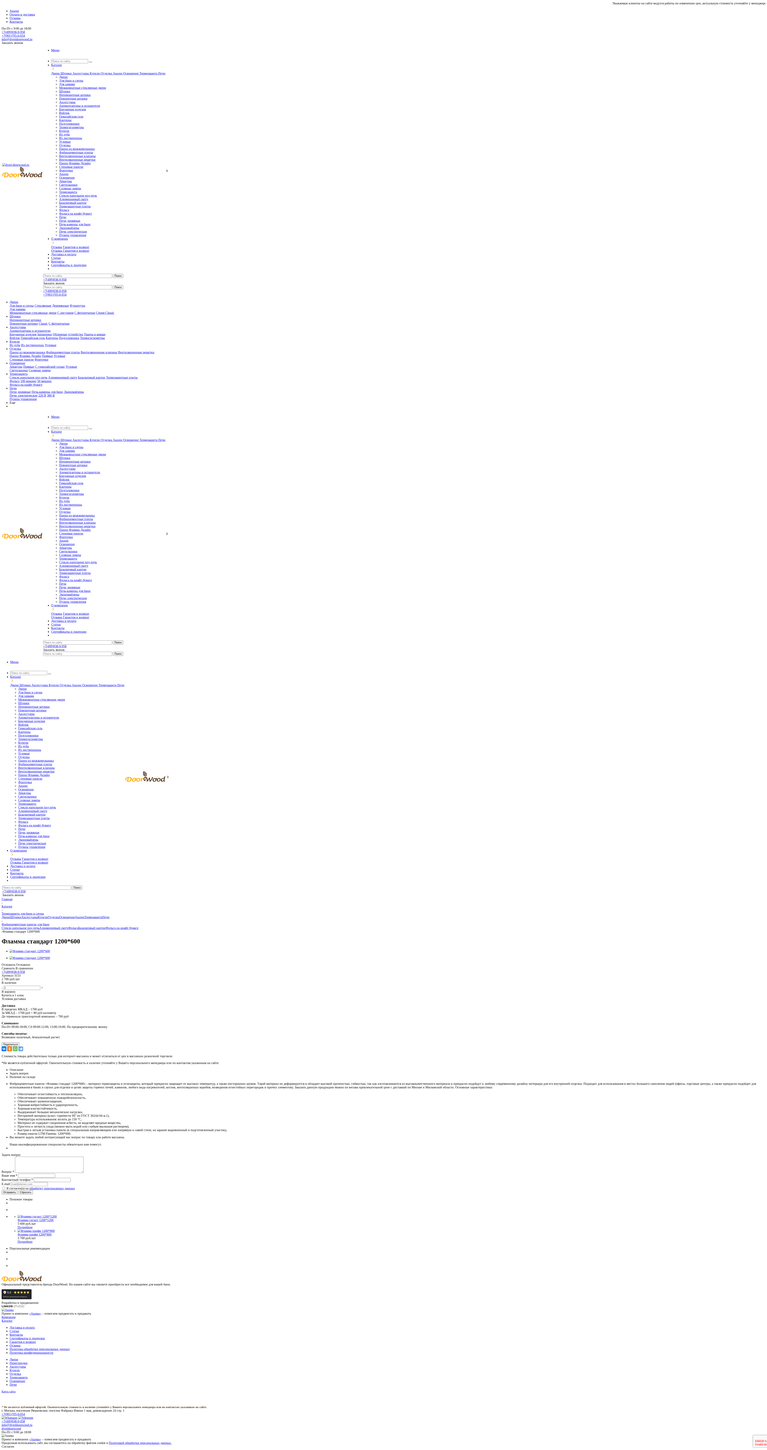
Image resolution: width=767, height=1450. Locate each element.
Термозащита (148, 73)
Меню (55, 50)
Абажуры (65, 181)
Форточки (66, 170)
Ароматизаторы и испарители (79, 105)
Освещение (131, 73)
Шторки (67, 73)
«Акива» (35, 1313)
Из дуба (64, 134)
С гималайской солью (50, 366)
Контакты (16, 1334)
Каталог (7, 1320)
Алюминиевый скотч (73, 199)
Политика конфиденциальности (31, 1352)
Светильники (68, 184)
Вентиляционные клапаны (77, 156)
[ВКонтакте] (4, 1048)
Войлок (64, 113)
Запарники (44, 334)
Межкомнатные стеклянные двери (82, 87)
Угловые (65, 141)
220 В (42, 395)
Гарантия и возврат (76, 247)
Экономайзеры (69, 228)
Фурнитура (77, 305)
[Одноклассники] (9, 1048)
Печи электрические (73, 231)
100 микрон (28, 381)
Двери (56, 73)
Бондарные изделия (72, 109)
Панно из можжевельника (77, 149)
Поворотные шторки (73, 98)
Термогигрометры (71, 127)
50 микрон (44, 381)
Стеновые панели (71, 167)
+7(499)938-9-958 (13, 32)
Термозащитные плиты (75, 206)
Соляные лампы (70, 188)
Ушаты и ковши (94, 334)
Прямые (47, 356)
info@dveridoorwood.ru (17, 39)
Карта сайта (9, 1391)
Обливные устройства (68, 334)
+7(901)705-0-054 (13, 35)
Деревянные (60, 305)
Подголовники (69, 123)
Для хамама (67, 84)
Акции (118, 73)
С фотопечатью (84, 312)
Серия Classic (105, 312)
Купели (95, 73)
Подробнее (25, 1227)
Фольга (64, 210)
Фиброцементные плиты (76, 152)
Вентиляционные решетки (77, 159)
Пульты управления (72, 235)
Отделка (107, 73)
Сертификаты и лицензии (27, 1338)
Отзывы (56, 247)
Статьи (14, 1331)
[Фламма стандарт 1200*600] (30, 951)
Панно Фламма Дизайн (75, 163)
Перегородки (19, 1363)
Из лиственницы (70, 138)
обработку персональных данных (52, 1188)
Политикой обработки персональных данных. (140, 1443)
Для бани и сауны (71, 80)
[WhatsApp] (15, 1048)
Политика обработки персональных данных (40, 1349)
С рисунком (65, 312)
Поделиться (10, 1044)
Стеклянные (43, 305)
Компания (8, 1317)
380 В (51, 395)
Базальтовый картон (72, 202)
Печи (161, 73)
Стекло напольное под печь (78, 195)
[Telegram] (20, 1048)
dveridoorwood (11, 1428)
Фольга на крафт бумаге (75, 213)
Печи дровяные (69, 220)
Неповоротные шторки (75, 95)
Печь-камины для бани (74, 224)
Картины (65, 120)
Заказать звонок (12, 43)
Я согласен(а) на (40, 1188)
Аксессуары (81, 73)
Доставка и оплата (22, 1327)
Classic (43, 323)
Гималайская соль (71, 116)
